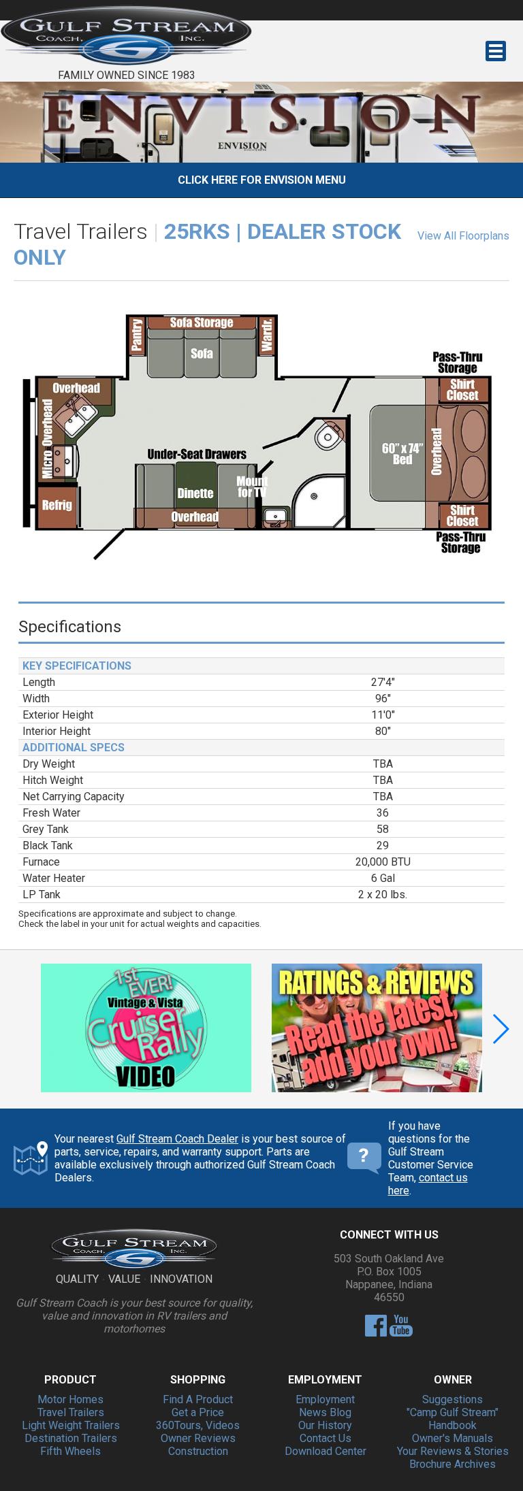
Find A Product (198, 1399)
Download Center (325, 1451)
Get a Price (198, 1412)
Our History (325, 1425)
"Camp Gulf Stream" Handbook (452, 1419)
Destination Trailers (71, 1438)
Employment (325, 1399)
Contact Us (325, 1438)
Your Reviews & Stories (453, 1451)
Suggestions (452, 1399)
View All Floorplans (463, 235)
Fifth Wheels (70, 1451)
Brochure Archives (452, 1464)
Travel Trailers (70, 1412)
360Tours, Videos (198, 1425)
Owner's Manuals (452, 1438)
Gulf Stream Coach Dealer (177, 1138)
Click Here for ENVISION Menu (262, 180)
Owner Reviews (198, 1438)
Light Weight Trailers (71, 1425)
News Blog (325, 1412)
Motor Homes (70, 1399)
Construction (198, 1451)
